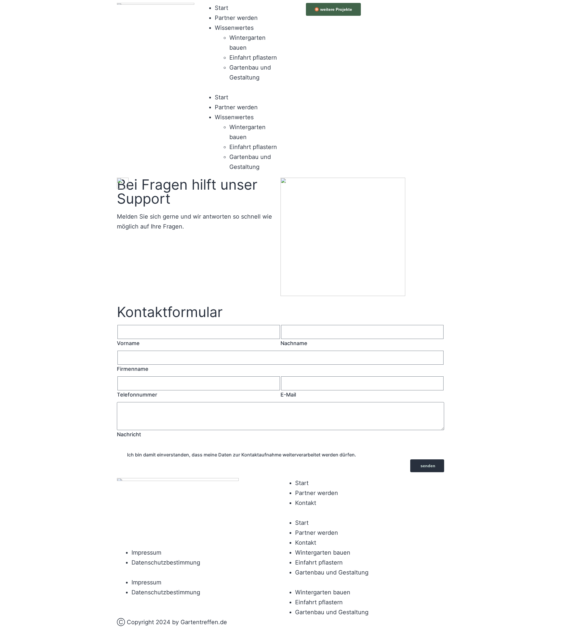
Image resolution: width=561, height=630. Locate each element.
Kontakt (305, 502)
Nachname (293, 343)
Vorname (128, 343)
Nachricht (129, 434)
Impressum (146, 552)
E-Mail (288, 395)
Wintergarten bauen (322, 552)
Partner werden (236, 17)
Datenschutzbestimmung (165, 562)
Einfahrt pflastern (253, 57)
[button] (239, 87)
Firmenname (132, 369)
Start (221, 7)
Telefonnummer (137, 395)
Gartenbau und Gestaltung (331, 572)
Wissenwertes (234, 27)
